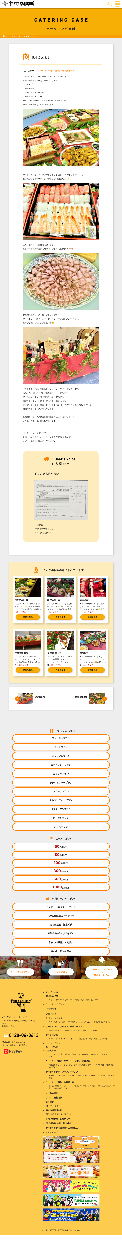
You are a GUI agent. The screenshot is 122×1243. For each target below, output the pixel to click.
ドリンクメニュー (61, 972)
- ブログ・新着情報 (52, 1097)
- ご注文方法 (49, 1050)
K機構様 (84, 653)
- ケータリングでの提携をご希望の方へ (61, 1128)
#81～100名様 (45, 70)
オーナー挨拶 (52, 1106)
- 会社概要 (48, 1102)
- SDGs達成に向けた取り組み (57, 1123)
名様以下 (61, 846)
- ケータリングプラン (53, 1004)
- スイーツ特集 (50, 1047)
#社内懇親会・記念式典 (63, 70)
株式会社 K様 (54, 600)
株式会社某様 (81, 697)
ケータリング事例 (15, 36)
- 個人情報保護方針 (52, 1110)
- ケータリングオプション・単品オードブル (63, 1026)
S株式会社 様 (21, 600)
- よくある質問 (50, 1093)
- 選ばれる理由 (50, 996)
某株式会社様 (21, 653)
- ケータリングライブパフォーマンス (60, 1072)
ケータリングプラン (20, 972)
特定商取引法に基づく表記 (58, 1114)
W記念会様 (40, 697)
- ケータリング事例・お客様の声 (58, 1082)
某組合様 (84, 600)
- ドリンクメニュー (52, 1035)
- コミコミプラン (51, 1043)
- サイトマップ (50, 1132)
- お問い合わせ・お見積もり (56, 1118)
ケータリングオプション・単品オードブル (101, 972)
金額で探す (51, 1009)
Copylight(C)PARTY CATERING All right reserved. (61, 1230)
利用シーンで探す (54, 1018)
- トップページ (50, 992)
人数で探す (51, 1013)
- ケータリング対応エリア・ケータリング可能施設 (66, 1061)
